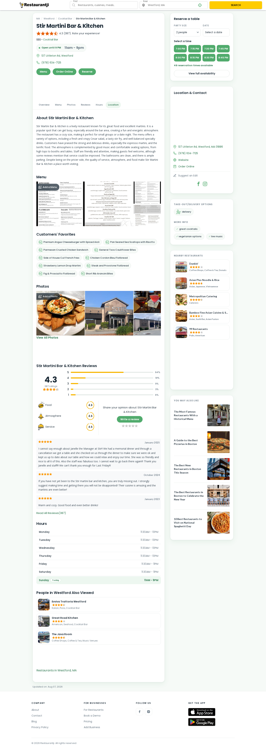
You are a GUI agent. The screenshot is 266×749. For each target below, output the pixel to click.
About (35, 710)
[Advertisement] (98, 87)
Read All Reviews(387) (51, 513)
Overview (44, 104)
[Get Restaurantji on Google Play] (201, 722)
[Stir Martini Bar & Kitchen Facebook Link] (198, 184)
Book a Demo (92, 715)
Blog (34, 721)
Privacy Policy (39, 727)
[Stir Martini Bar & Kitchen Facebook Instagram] (205, 184)
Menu (43, 71)
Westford (49, 18)
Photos (71, 104)
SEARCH (236, 5)
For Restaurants (94, 710)
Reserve (87, 71)
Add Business (92, 727)
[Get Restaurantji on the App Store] (201, 712)
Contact (36, 715)
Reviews (85, 104)
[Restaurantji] (34, 5)
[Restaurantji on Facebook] (139, 711)
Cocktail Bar (65, 18)
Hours (99, 104)
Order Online (64, 71)
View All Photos (47, 337)
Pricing (88, 721)
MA (38, 18)
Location (113, 104)
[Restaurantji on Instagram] (148, 711)
